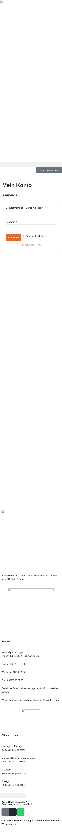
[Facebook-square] (5, 812)
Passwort (11, 221)
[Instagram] (13, 812)
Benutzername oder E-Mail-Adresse (24, 207)
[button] (31, 164)
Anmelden (13, 237)
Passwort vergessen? (31, 245)
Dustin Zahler (24, 824)
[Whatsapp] (20, 812)
